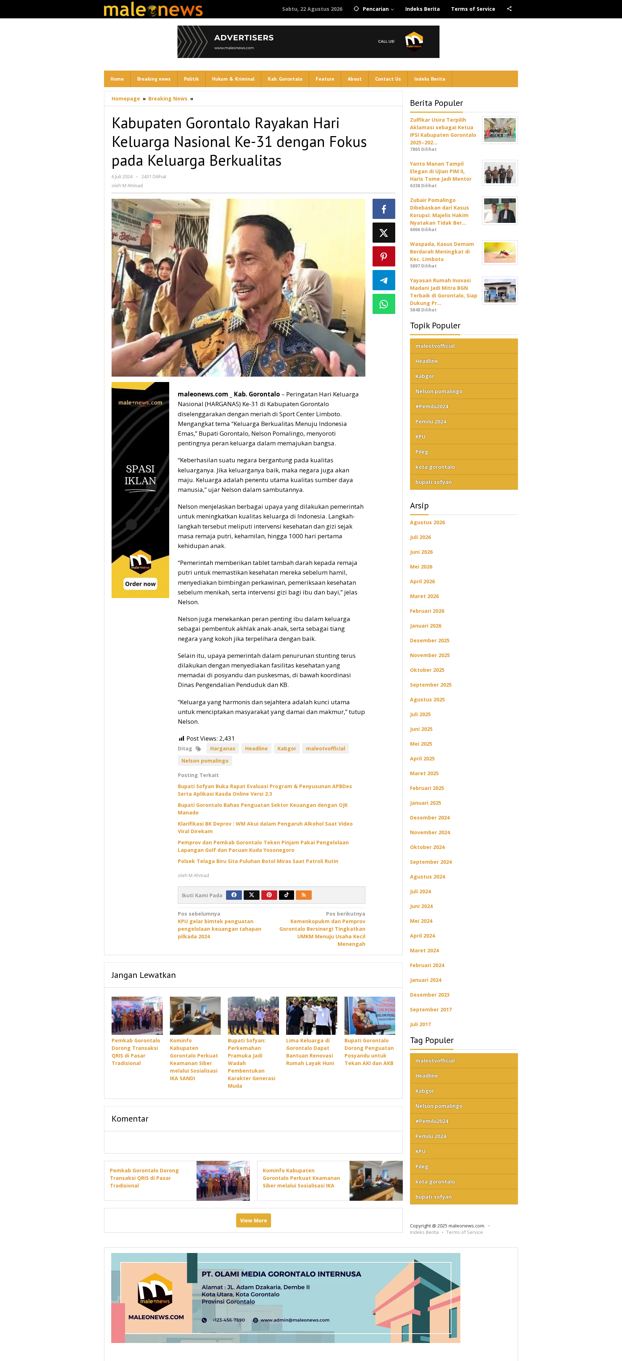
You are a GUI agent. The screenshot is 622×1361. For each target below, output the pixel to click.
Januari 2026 (425, 625)
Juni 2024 (421, 906)
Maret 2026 (424, 596)
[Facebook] (234, 895)
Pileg (421, 451)
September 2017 (431, 1009)
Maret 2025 (424, 773)
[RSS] (304, 895)
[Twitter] (252, 895)
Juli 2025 (420, 714)
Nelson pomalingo (205, 760)
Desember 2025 (430, 640)
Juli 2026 (420, 537)
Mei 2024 (421, 920)
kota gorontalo (435, 466)
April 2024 (422, 935)
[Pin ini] (384, 256)
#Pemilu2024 (431, 406)
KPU (420, 436)
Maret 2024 (424, 950)
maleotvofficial (325, 748)
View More (253, 1220)
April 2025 (422, 758)
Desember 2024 (430, 817)
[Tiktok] (286, 895)
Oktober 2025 (427, 669)
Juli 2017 (420, 1024)
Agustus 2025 (427, 699)
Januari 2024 (425, 979)
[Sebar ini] (384, 209)
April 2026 (422, 581)
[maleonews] (153, 8)
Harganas (222, 748)
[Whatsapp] (384, 304)
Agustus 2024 (427, 876)
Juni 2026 (421, 551)
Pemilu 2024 (430, 421)
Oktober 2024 (427, 847)
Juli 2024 (420, 891)
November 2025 (430, 655)
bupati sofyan (433, 482)
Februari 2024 (427, 965)
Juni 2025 (421, 729)
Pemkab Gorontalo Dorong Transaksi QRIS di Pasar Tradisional (144, 1178)
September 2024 (431, 861)
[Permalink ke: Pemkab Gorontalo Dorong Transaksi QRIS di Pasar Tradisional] (137, 1016)
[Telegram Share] (384, 280)
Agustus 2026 (427, 522)
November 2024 (430, 832)
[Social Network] (509, 9)
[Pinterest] (269, 895)
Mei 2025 (421, 743)
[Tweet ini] (384, 233)
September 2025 (431, 684)
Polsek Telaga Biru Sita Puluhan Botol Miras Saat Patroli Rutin (258, 861)
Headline (256, 748)
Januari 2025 (425, 802)
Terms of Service (464, 1232)
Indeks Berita (424, 1232)
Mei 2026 (421, 566)
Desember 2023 (430, 994)
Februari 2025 (427, 788)
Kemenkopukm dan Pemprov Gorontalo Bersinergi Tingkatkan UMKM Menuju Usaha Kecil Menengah (322, 928)
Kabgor (287, 748)
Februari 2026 (427, 610)
